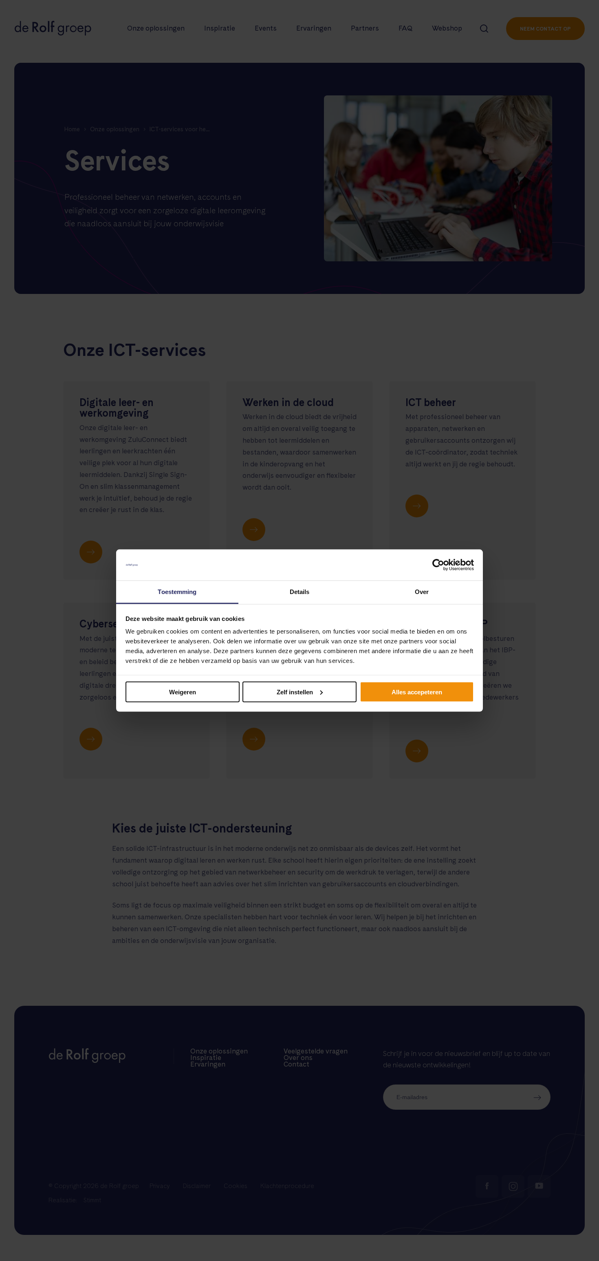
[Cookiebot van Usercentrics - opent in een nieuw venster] (438, 565)
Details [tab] (300, 591)
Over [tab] (422, 591)
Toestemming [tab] (177, 591)
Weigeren (182, 691)
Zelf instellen (295, 691)
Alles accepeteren (417, 691)
